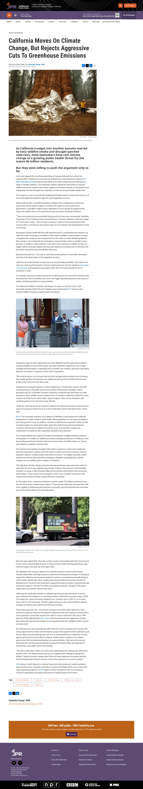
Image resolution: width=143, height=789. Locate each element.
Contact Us (55, 750)
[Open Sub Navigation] (13, 22)
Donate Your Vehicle (85, 760)
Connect (74, 22)
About (85, 22)
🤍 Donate (71, 734)
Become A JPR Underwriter (88, 755)
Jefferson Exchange (111, 22)
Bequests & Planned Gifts (87, 764)
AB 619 (19, 417)
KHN (18, 664)
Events (51, 22)
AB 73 (68, 289)
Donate (131, 5)
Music (18, 22)
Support (62, 22)
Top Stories (39, 680)
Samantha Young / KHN (36, 64)
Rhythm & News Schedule (115, 760)
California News (53, 680)
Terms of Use (55, 755)
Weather (96, 22)
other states (45, 618)
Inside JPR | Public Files (58, 760)
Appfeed (38, 685)
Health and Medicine (16, 33)
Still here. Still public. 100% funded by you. (71, 725)
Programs (39, 22)
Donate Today (83, 750)
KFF (41, 670)
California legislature (22, 685)
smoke (77, 680)
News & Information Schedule (116, 764)
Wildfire (67, 680)
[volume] (15, 15)
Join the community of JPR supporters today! (85, 729)
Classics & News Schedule (115, 755)
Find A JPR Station (113, 750)
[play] (9, 15)
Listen (28, 22)
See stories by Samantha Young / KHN (25, 704)
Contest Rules (56, 764)
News (9, 22)
